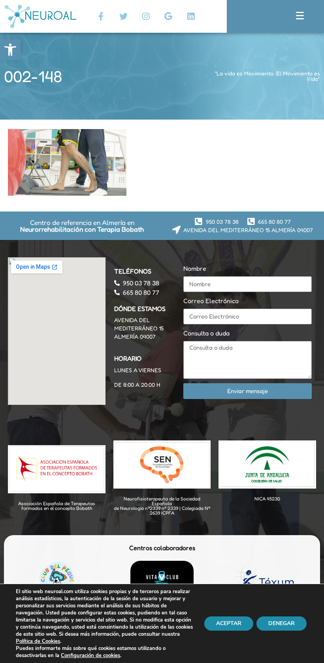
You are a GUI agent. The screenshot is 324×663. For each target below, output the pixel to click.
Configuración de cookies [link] (90, 655)
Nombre (194, 268)
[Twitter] (123, 16)
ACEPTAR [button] (228, 623)
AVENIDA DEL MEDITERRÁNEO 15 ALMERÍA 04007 (139, 328)
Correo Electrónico (211, 301)
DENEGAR (281, 623)
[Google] (168, 16)
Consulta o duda (206, 333)
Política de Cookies (38, 641)
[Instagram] (146, 16)
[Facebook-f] (100, 16)
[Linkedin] (191, 16)
